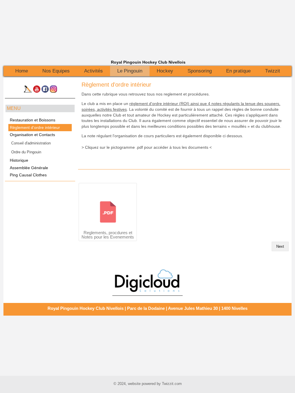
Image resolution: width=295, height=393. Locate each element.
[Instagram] (53, 91)
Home (21, 71)
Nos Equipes (56, 71)
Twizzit (272, 71)
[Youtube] (36, 91)
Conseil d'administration (31, 143)
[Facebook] (45, 91)
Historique (19, 160)
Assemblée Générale (29, 168)
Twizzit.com (172, 383)
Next (280, 246)
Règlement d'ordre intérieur (116, 84)
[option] (147, 280)
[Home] (27, 91)
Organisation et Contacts (32, 135)
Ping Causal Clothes (28, 175)
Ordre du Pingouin (26, 152)
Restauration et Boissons (32, 120)
